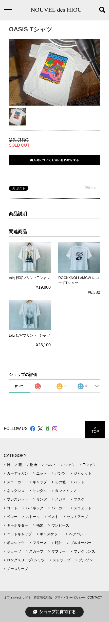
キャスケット (50, 534)
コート (12, 508)
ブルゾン (86, 560)
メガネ (60, 499)
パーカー (58, 508)
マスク (79, 499)
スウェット (83, 508)
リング (41, 499)
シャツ (69, 465)
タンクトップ (65, 491)
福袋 (39, 525)
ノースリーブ (17, 569)
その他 (60, 482)
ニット (41, 473)
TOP (95, 431)
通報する (90, 187)
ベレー (12, 517)
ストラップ (61, 560)
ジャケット (83, 473)
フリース (40, 543)
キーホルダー (17, 525)
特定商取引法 (43, 597)
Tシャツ (89, 465)
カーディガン (17, 473)
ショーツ (14, 551)
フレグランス (84, 551)
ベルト (50, 465)
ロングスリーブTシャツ (26, 560)
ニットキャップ (19, 534)
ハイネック (34, 508)
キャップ (40, 482)
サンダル (40, 491)
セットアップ (77, 517)
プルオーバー (81, 543)
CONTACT (94, 597)
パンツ (60, 473)
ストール (33, 517)
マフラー (58, 551)
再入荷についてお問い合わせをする (54, 160)
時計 (58, 543)
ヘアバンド (78, 534)
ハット (79, 482)
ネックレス (16, 491)
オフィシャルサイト (17, 597)
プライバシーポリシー (70, 597)
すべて (19, 386)
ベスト (53, 517)
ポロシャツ (16, 543)
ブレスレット (17, 499)
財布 (33, 465)
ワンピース (60, 525)
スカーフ (36, 551)
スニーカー (16, 482)
